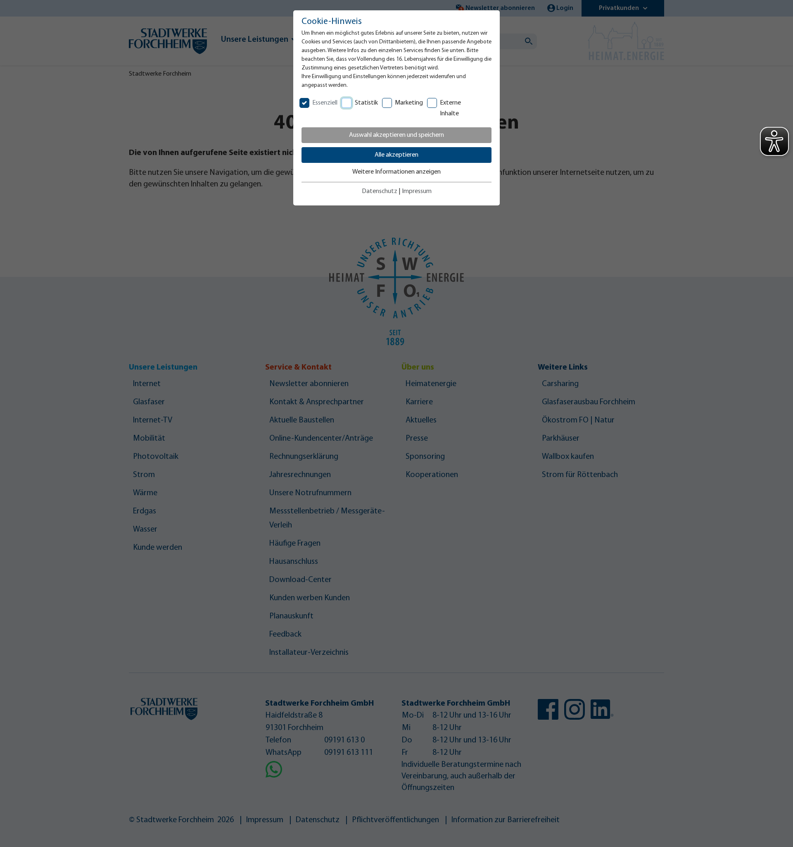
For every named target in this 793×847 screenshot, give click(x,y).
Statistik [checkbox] (366, 103)
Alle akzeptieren (396, 155)
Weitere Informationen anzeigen (396, 172)
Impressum (417, 191)
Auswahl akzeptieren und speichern (396, 135)
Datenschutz (379, 191)
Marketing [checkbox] (409, 103)
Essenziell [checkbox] (324, 103)
